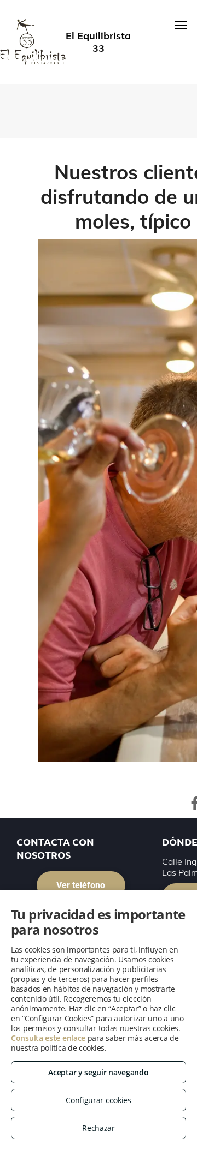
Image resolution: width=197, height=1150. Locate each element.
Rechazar (98, 1128)
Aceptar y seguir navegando (98, 1072)
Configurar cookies (98, 1100)
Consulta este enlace (48, 1038)
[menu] (181, 25)
